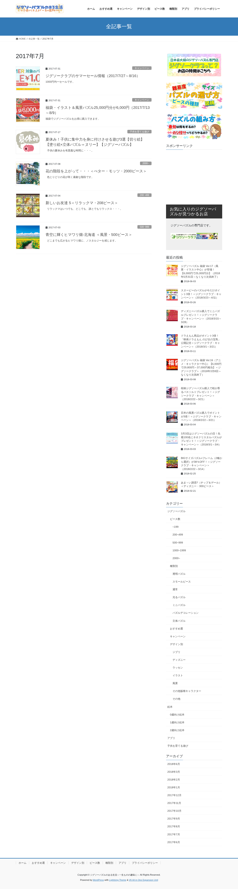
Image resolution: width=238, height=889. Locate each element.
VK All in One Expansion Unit (143, 880)
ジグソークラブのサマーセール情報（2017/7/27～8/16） (93, 76)
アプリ (171, 737)
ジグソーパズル (176, 511)
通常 (175, 589)
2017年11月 (174, 803)
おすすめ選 (176, 628)
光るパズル (179, 597)
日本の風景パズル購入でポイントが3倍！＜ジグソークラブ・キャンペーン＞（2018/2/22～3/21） (201, 416)
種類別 (174, 565)
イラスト (178, 675)
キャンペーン (142, 68)
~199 (175, 526)
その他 (176, 698)
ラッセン (178, 667)
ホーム (22, 862)
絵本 (170, 706)
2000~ (145, 163)
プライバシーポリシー (145, 862)
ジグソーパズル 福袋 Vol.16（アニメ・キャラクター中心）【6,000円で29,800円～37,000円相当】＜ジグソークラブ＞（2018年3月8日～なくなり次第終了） (201, 367)
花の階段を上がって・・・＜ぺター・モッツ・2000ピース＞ (96, 171)
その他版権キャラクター (187, 691)
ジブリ (176, 651)
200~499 (144, 195)
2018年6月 (173, 764)
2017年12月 (174, 795)
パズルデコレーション (186, 612)
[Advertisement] (194, 176)
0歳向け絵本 (177, 714)
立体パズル (179, 620)
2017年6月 (173, 842)
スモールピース (182, 581)
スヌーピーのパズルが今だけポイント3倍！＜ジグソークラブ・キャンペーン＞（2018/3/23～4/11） (201, 294)
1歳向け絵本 (177, 722)
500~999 (144, 227)
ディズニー (179, 659)
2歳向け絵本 (177, 730)
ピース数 (175, 518)
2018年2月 (173, 779)
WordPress (98, 880)
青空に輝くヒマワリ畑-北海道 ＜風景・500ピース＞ (89, 235)
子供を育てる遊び (139, 131)
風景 (175, 683)
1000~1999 (179, 550)
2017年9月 (173, 818)
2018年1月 (173, 787)
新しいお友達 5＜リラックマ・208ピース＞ (82, 203)
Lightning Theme (117, 880)
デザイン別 (176, 644)
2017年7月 (173, 834)
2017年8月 (173, 826)
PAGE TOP (229, 859)
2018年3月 (173, 771)
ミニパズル (179, 605)
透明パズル (179, 573)
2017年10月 (174, 810)
